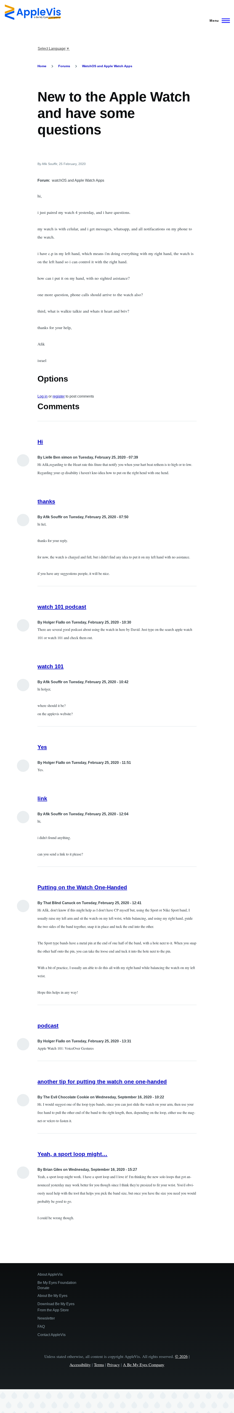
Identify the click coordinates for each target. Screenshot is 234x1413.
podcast (47, 1026)
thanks (46, 501)
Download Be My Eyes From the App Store (55, 1307)
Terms (99, 1364)
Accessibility (80, 1364)
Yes (42, 747)
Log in (42, 396)
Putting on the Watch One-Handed (82, 887)
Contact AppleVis (51, 1335)
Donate (43, 1288)
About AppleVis (50, 1274)
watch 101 (50, 666)
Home (41, 66)
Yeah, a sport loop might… (72, 1154)
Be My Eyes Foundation (56, 1283)
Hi (40, 442)
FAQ (41, 1326)
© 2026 (181, 1356)
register (59, 396)
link (42, 798)
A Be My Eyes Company (143, 1364)
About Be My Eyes (52, 1296)
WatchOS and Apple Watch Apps (107, 66)
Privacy (113, 1364)
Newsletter (46, 1318)
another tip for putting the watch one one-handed (102, 1081)
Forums (64, 66)
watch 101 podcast (61, 607)
